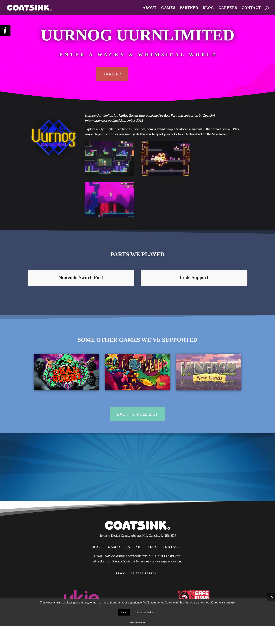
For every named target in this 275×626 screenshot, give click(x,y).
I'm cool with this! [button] (144, 612)
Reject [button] (124, 612)
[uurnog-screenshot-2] (109, 216)
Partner (189, 8)
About (150, 8)
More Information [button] (137, 622)
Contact (251, 8)
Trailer (112, 74)
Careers (227, 8)
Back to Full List (137, 414)
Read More (230, 603)
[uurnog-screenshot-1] (109, 174)
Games (168, 8)
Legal (121, 573)
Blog (208, 8)
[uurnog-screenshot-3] (165, 174)
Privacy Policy (144, 573)
